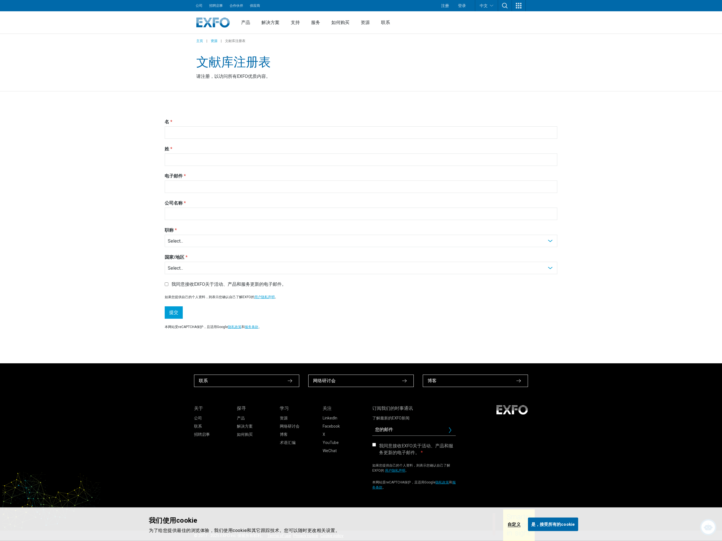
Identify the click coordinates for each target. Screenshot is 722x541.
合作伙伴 (236, 6)
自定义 (514, 524)
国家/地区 (174, 257)
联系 (385, 22)
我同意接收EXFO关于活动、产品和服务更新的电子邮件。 (416, 449)
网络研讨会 (290, 426)
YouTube (331, 442)
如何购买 (340, 22)
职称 (169, 230)
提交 (173, 312)
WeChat (330, 450)
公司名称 (174, 203)
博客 (284, 434)
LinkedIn (330, 418)
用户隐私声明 (264, 297)
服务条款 (251, 327)
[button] (505, 5)
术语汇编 (288, 442)
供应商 (255, 6)
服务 (315, 22)
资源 (365, 22)
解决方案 (270, 22)
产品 (245, 22)
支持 (295, 22)
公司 (199, 6)
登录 (462, 5)
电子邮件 (174, 176)
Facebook (331, 426)
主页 (199, 41)
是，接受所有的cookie (553, 524)
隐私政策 (234, 327)
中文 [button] (484, 5)
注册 (445, 5)
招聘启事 (216, 6)
